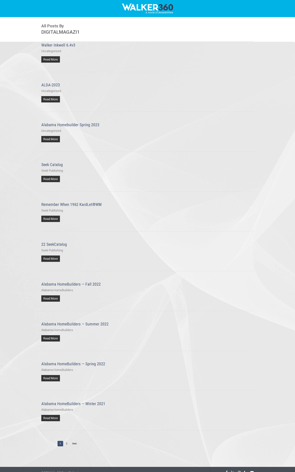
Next (74, 443)
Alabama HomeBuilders (57, 290)
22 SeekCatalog (54, 244)
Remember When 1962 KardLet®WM (71, 204)
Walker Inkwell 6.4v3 (58, 45)
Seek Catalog (52, 164)
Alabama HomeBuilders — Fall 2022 (71, 284)
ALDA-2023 (50, 85)
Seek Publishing (52, 170)
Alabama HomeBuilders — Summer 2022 (75, 324)
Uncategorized (51, 51)
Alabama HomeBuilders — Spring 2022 (73, 364)
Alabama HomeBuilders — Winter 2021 (73, 403)
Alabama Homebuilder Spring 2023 (70, 124)
